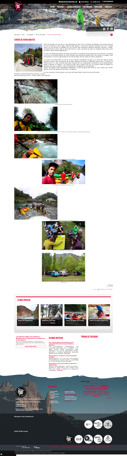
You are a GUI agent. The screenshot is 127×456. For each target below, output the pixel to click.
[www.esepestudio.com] (37, 447)
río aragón (85, 395)
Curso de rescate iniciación (54, 397)
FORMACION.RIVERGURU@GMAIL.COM (68, 2)
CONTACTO (108, 7)
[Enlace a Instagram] (112, 28)
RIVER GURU (98, 7)
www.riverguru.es (21, 406)
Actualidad (30, 34)
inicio (23, 34)
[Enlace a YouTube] (104, 28)
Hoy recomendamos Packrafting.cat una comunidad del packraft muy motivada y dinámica (61, 344)
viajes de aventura (91, 390)
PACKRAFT (60, 7)
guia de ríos (107, 395)
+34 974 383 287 (84, 2)
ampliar (109, 397)
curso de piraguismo (96, 395)
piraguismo (87, 393)
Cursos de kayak (40, 34)
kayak (104, 385)
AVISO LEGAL (55, 447)
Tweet (94, 289)
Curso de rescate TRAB (71, 397)
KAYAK (52, 7)
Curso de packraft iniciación (54, 394)
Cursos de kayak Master (54, 34)
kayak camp (102, 383)
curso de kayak (101, 388)
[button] (9, 19)
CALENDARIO (87, 7)
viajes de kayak (101, 390)
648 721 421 (37, 402)
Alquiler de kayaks (69, 391)
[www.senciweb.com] (26, 447)
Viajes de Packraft (54, 402)
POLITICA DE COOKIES (102, 447)
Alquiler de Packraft (70, 392)
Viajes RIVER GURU (30, 346)
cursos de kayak (92, 383)
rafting (100, 393)
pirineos (105, 393)
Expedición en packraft (70, 399)
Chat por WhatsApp (108, 2)
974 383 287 (27, 402)
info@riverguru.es (21, 404)
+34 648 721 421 (96, 2)
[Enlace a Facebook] (108, 28)
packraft (96, 396)
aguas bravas (89, 388)
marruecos (94, 393)
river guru (89, 386)
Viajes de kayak (53, 401)
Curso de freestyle (69, 396)
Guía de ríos (69, 401)
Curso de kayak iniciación (53, 392)
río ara (97, 386)
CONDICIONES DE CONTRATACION (71, 447)
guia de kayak (89, 392)
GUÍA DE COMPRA (88, 447)
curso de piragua (103, 392)
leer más (67, 353)
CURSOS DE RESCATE (74, 7)
